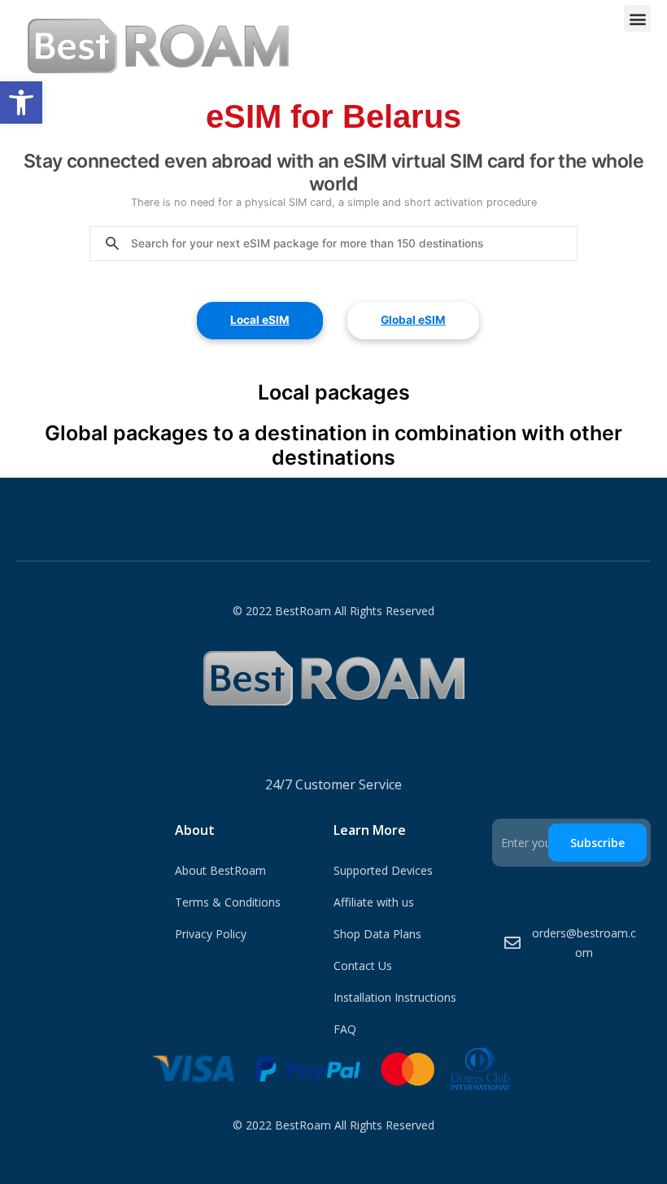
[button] (21, 102)
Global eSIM (413, 319)
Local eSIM (260, 319)
